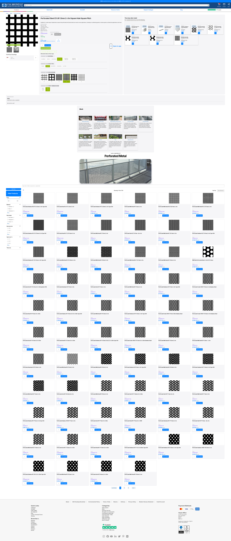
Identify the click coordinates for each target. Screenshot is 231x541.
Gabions (100, 143)
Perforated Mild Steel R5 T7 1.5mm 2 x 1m (32, 447)
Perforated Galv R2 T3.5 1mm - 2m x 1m (133, 233)
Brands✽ (82, 9)
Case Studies (34, 510)
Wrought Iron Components (108, 511)
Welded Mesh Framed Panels (115, 125)
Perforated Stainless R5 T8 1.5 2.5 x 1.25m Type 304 (34, 474)
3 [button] (128, 488)
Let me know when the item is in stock (49, 51)
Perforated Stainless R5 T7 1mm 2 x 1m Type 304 (33, 420)
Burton (32, 530)
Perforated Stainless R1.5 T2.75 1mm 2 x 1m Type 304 (34, 233)
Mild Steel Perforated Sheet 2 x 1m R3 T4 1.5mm (202, 260)
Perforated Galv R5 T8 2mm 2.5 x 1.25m (99, 474)
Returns (115, 501)
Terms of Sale (106, 501)
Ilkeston (33, 526)
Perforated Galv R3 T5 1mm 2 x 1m (98, 287)
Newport (33, 529)
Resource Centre (115, 9)
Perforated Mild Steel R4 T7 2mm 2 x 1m (31, 394)
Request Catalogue (148, 9)
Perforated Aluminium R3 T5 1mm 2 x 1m (65, 287)
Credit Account (161, 501)
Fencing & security (106, 510)
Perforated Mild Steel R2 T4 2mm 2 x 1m (99, 260)
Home (7, 13)
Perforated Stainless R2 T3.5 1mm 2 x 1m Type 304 (203, 233)
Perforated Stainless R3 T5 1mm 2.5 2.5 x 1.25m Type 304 (69, 313)
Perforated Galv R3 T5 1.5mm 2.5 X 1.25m (32, 340)
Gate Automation (106, 517)
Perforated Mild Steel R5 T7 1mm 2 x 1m (201, 394)
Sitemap (33, 516)
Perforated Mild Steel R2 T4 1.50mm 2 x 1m (66, 260)
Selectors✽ (49, 9)
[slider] (7, 198)
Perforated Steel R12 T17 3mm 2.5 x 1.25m (217, 27)
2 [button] (124, 488)
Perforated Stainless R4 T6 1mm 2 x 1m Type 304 (135, 367)
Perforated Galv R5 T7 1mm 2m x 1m (166, 394)
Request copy (57, 34)
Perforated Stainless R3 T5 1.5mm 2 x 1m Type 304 (136, 313)
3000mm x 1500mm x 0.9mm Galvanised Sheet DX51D (184, 27)
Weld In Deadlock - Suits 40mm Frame (151, 27)
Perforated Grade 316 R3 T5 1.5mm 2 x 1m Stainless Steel (204, 313)
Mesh (11, 13)
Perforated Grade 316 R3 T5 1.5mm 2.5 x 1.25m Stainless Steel (138, 340)
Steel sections (105, 507)
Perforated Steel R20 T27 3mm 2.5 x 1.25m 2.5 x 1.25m (160, 38)
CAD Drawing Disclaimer (78, 501)
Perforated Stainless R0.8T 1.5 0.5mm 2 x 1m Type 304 (35, 206)
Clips (115, 143)
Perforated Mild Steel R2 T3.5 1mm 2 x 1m (167, 233)
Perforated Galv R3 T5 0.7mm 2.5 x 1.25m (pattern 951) (35, 287)
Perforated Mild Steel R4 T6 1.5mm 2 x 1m (167, 367)
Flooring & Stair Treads (107, 514)
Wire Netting (85, 143)
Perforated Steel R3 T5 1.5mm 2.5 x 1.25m (66, 340)
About (67, 501)
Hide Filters (14, 189)
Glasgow (33, 522)
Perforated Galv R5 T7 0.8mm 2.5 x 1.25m (134, 394)
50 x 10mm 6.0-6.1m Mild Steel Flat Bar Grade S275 (168, 27)
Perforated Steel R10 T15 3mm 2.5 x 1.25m (201, 27)
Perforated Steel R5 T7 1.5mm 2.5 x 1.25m (100, 447)
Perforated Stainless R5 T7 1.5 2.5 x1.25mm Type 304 (136, 447)
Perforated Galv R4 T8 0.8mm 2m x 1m (65, 394)
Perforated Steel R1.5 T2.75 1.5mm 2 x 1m (66, 233)
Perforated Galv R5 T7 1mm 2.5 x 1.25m (99, 420)
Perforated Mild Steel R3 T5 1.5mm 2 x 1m (100, 313)
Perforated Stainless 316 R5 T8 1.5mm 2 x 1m (202, 447)
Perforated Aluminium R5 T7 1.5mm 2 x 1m (167, 420)
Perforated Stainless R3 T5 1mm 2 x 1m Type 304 (169, 287)
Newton (33, 527)
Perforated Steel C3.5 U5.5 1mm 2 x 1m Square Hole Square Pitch (135, 27)
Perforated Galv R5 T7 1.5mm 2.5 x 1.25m (66, 447)
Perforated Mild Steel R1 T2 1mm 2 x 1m (133, 206)
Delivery (123, 501)
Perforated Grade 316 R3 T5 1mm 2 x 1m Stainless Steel (204, 287)
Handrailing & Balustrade (107, 513)
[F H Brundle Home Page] (12, 6)
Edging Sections (130, 143)
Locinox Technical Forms (36, 514)
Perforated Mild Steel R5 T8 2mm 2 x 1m (65, 474)
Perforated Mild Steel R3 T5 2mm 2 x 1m (167, 340)
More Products (105, 520)
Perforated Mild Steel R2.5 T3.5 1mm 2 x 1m (134, 260)
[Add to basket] (133, 33)
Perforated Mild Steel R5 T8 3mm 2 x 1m (133, 474)
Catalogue (33, 507)
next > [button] (133, 488)
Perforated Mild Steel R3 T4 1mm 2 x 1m (167, 260)
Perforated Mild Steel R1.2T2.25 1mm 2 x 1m (167, 206)
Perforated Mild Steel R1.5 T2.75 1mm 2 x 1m (202, 206)
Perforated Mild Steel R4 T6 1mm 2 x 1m (99, 367)
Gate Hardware (105, 516)
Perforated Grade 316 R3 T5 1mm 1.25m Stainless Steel (170, 313)
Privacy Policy (132, 501)
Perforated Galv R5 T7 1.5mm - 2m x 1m (200, 420)
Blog (181, 9)
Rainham (33, 520)
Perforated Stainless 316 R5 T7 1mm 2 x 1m (66, 420)
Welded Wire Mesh (85, 125)
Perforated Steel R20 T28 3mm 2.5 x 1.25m (184, 38)
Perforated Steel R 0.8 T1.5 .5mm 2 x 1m (65, 206)
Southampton (34, 524)
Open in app (117, 46)
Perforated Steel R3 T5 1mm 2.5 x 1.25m (31, 313)
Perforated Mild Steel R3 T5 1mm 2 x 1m (133, 287)
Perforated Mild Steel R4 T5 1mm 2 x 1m (65, 367)
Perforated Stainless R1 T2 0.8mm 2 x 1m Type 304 (102, 206)
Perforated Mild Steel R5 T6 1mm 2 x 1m (99, 394)
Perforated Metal (17, 13)
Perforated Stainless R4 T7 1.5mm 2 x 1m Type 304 (203, 367)
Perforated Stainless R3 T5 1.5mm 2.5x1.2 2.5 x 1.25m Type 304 (104, 340)
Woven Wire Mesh (100, 125)
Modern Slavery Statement (146, 501)
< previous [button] (114, 488)
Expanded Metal (145, 124)
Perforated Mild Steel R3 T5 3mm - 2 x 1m (201, 340)
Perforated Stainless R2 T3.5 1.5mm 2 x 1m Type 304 (34, 260)
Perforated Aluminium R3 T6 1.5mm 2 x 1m (32, 367)
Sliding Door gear (106, 518)
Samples (33, 509)
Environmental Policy (94, 501)
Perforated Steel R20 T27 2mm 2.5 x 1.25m (135, 38)
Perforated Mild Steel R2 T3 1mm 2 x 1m (99, 233)
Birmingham (33, 523)
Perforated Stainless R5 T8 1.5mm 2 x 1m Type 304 (169, 447)
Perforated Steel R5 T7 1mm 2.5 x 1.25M (133, 420)
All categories (34, 511)
